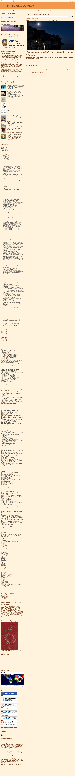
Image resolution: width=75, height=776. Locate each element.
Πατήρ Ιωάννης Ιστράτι (5, 477)
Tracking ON (13, 727)
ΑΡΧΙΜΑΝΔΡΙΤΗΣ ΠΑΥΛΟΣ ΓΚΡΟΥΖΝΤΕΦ (9, 377)
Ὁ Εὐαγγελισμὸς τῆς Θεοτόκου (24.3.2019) (10, 264)
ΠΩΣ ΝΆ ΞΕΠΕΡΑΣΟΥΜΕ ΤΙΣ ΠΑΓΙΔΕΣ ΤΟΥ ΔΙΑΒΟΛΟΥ (12, 496)
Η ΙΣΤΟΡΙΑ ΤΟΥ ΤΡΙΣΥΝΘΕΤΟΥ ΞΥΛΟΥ (8, 121)
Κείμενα (2, 429)
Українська (3, 596)
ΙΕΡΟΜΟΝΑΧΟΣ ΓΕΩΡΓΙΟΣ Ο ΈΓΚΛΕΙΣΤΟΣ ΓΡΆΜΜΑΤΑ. (12, 417)
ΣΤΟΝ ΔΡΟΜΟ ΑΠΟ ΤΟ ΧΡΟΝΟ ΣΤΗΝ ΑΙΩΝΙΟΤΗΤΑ (11, 510)
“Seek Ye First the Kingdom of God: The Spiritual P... (12, 260)
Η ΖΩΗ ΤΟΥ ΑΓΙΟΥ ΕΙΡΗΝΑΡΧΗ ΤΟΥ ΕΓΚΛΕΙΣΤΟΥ (11, 406)
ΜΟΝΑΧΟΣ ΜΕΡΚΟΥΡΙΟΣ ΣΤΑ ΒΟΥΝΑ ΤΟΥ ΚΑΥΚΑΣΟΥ (12, 448)
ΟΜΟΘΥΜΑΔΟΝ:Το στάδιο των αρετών (10, 251)
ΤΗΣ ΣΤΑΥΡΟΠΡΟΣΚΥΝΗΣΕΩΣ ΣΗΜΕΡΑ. (10, 200)
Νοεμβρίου (5, 156)
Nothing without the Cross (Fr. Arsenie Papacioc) (11, 171)
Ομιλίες (2, 462)
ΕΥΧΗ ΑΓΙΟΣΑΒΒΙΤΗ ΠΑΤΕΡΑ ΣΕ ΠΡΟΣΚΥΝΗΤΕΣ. (13, 129)
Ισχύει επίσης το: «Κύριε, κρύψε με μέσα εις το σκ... (12, 272)
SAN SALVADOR (4, 585)
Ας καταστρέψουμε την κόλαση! (7, 379)
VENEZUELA (3, 592)
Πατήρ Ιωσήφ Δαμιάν (5, 478)
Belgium (2, 542)
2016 (3, 333)
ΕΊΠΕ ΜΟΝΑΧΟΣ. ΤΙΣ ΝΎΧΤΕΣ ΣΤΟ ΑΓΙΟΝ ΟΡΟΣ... (43, 20)
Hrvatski (2, 559)
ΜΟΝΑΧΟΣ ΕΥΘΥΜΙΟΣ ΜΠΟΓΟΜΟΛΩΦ (9, 447)
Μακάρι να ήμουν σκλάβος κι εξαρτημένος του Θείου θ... (13, 303)
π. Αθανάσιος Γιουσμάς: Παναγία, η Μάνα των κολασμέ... (13, 208)
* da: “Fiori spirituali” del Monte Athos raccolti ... (11, 228)
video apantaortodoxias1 (6, 593)
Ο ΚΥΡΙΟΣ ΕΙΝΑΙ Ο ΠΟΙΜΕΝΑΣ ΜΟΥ (8, 457)
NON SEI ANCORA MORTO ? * (8, 227)
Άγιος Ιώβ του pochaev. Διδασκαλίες (8, 356)
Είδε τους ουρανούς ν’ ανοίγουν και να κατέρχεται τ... (12, 287)
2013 (3, 337)
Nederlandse (3, 570)
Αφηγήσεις (3, 380)
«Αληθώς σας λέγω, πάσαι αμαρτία (8, 708)
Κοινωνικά (3, 436)
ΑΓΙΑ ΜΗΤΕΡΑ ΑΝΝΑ (5, 351)
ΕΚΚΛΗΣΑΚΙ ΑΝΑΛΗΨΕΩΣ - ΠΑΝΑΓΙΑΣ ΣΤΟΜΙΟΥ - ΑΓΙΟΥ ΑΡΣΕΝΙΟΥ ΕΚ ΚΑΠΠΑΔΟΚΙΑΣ (15, 109)
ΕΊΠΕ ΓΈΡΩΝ (3, 394)
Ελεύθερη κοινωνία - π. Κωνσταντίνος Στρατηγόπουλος (13, 282)
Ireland (2, 563)
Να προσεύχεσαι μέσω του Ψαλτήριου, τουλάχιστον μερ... (13, 202)
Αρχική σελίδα (49, 69)
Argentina (3, 538)
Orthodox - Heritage (5, 574)
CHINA (2, 547)
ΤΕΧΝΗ (2, 523)
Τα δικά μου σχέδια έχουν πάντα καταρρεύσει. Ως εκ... (12, 239)
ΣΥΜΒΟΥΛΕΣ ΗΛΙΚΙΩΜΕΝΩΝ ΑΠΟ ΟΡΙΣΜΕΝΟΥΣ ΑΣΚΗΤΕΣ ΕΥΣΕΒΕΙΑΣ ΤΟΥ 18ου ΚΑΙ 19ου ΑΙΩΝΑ (11, 517)
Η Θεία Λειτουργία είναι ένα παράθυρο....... (10, 176)
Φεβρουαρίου (5, 329)
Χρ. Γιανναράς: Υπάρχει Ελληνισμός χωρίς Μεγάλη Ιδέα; (13, 246)
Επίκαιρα (3, 396)
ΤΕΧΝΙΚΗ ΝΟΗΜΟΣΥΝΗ (6, 524)
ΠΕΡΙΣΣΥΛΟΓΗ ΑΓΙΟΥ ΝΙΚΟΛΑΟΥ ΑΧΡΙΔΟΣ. (11, 189)
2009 (3, 341)
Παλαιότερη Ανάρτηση (69, 69)
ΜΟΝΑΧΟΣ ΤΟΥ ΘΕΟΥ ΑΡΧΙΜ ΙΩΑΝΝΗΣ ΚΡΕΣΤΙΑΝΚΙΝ (12, 450)
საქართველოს (4, 597)
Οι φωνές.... (5, 274)
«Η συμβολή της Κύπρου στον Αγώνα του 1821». (11, 261)
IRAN (2, 562)
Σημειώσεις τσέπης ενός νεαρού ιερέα (8, 500)
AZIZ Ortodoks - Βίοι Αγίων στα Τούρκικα (9, 541)
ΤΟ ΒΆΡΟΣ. (5, 275)
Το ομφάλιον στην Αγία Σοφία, (8, 283)
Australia (2, 539)
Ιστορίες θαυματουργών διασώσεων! (8, 421)
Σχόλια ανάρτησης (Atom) (37, 72)
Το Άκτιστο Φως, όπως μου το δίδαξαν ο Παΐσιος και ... (12, 213)
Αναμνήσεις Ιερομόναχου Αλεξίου (7, 362)
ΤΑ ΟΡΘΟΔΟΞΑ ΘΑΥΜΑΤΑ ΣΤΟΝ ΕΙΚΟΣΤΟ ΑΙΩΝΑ (11, 522)
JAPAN (2, 566)
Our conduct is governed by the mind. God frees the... (12, 217)
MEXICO (2, 569)
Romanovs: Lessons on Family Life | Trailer (10, 252)
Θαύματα (3, 414)
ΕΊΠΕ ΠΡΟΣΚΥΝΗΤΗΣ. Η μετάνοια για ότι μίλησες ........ (13, 302)
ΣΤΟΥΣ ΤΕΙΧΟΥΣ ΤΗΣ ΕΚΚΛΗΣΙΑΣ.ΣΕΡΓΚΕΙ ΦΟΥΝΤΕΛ (12, 511)
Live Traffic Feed (9, 693)
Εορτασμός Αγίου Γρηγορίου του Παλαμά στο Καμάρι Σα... (13, 322)
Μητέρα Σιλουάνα (4, 444)
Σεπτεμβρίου (5, 158)
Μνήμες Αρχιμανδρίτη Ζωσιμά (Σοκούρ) (8, 445)
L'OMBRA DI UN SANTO (7, 230)
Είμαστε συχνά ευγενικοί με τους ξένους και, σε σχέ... (12, 222)
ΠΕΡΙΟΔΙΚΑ (3, 484)
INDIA (2, 561)
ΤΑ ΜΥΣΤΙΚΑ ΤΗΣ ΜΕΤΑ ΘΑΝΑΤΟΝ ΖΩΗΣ (9, 521)
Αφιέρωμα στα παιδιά (5, 381)
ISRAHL (2, 564)
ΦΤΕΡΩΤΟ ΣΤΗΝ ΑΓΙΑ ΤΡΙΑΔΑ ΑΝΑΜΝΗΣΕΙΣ (10, 534)
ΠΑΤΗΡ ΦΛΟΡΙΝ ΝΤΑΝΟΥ (6, 483)
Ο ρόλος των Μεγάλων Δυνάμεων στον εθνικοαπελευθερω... (10, 314)
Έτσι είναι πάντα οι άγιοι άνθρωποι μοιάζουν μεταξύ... (12, 193)
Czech (2, 549)
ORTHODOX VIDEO (5, 576)
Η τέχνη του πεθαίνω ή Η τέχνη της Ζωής (9, 411)
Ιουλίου (4, 160)
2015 (3, 334)
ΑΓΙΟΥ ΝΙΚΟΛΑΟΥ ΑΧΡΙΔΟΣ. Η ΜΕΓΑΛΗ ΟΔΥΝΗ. (12, 190)
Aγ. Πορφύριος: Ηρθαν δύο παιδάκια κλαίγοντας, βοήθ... (13, 174)
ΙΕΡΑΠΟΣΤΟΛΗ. (4, 416)
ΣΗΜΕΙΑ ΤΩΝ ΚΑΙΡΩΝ (5, 499)
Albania (2, 537)
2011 (3, 339)
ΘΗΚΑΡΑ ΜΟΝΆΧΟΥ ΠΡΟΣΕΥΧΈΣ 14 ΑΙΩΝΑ (10, 415)
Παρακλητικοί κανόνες (5, 469)
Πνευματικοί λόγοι (4, 487)
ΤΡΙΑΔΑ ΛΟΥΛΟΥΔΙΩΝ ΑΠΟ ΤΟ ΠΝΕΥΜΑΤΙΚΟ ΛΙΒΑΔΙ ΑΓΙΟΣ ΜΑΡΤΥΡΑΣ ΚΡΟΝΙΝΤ (11, 530)
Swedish (2, 587)
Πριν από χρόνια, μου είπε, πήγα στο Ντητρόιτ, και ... (12, 265)
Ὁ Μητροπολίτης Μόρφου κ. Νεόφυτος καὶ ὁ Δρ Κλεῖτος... (13, 209)
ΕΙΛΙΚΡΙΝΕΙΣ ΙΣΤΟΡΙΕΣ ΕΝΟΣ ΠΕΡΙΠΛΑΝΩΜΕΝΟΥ (11, 393)
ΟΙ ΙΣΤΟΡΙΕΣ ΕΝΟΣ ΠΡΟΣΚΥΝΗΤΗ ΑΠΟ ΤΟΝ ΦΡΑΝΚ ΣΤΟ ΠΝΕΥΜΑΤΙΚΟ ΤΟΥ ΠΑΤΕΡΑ (11, 461)
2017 (3, 332)
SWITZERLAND (4, 588)
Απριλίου (4, 164)
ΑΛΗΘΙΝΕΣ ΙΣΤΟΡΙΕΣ (5, 359)
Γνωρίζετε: (3, 388)
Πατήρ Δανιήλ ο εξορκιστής (6, 474)
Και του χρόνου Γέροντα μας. (8, 293)
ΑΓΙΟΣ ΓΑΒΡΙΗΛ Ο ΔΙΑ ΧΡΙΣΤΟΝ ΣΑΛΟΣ (9, 354)
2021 (3, 151)
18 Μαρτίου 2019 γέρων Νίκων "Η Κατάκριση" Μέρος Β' (13, 259)
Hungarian (3, 560)
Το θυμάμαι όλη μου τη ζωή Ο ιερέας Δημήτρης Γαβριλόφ (13, 168)
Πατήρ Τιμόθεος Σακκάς (5, 482)
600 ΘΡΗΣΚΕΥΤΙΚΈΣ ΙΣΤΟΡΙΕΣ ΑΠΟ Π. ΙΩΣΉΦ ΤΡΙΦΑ (11, 348)
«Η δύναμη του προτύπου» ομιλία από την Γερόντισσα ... (13, 256)
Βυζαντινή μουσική (4, 385)
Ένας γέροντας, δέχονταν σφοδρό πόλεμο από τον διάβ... (13, 271)
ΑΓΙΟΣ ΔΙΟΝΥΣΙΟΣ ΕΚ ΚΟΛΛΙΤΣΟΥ (8, 355)
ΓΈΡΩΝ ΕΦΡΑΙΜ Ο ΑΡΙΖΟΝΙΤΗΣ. (9, 297)
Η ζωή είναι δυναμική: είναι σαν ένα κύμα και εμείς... (12, 203)
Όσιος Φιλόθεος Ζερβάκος (6, 466)
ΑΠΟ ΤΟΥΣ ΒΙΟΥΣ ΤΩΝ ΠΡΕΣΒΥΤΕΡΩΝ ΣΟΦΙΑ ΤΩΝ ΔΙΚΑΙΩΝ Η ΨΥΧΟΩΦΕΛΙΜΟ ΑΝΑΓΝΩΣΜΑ (11, 368)
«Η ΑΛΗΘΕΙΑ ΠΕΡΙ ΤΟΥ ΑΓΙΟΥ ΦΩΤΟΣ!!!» (10, 179)
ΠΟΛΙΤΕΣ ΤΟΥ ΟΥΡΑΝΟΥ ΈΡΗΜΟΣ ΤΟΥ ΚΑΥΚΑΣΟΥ (11, 488)
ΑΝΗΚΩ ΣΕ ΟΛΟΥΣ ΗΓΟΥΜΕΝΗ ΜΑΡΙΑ (9, 363)
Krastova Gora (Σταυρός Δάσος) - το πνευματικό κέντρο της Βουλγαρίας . (14, 116)
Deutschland (3, 551)
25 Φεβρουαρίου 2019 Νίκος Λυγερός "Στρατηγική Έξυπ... (13, 258)
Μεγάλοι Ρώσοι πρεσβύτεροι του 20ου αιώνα (10, 439)
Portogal (2, 580)
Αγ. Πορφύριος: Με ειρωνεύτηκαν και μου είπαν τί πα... (12, 240)
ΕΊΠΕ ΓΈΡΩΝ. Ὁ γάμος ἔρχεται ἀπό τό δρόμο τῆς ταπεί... (13, 290)
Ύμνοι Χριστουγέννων (5, 533)
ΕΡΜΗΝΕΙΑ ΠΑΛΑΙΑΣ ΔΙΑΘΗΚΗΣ (7, 400)
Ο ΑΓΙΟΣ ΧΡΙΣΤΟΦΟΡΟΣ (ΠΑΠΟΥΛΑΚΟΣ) (9, 452)
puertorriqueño (4, 581)
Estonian (2, 556)
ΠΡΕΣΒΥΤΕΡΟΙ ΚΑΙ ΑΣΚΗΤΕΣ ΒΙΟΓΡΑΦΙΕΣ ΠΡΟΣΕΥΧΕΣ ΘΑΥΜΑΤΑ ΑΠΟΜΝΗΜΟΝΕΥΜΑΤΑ (12, 491)
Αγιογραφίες (3, 352)
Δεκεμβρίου (5, 155)
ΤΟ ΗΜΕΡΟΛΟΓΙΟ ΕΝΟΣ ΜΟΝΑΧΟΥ (8, 525)
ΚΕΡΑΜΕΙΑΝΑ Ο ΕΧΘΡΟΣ (6, 431)
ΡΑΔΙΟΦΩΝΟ (3, 498)
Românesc (3, 582)
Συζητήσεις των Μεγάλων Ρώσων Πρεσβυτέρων (10, 515)
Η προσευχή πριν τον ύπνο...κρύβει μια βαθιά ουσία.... (12, 307)
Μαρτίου (4, 165)
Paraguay (3, 577)
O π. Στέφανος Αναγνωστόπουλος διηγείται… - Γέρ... (12, 266)
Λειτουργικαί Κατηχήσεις (6, 437)
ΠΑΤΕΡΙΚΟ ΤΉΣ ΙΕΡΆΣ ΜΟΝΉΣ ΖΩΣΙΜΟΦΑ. (10, 472)
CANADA (3, 545)
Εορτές (2, 395)
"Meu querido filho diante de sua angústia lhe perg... (12, 276)
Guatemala (3, 558)
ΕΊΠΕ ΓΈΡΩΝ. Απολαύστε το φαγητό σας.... (10, 268)
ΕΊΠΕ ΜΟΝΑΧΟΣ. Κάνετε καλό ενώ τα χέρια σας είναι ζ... (13, 231)
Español (2, 555)
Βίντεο (2, 383)
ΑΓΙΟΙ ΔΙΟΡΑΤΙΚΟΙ (4, 353)
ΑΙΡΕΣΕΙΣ (3, 358)
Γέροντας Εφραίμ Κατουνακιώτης (8, 204)
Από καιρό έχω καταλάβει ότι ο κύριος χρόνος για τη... (12, 221)
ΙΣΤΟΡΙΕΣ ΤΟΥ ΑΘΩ (5, 422)
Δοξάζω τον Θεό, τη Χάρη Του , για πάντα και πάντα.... (12, 166)
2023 (3, 149)
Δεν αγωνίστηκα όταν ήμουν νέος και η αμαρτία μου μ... (12, 306)
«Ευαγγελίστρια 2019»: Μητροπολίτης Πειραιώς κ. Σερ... (13, 319)
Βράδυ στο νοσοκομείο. (7, 299)
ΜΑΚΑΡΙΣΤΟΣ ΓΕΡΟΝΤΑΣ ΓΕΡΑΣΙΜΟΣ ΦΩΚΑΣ (11, 312)
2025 (3, 147)
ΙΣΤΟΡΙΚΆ (3, 424)
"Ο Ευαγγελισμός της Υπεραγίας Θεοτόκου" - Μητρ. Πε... (13, 318)
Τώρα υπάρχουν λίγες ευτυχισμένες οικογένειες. (11, 223)
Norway (2, 573)
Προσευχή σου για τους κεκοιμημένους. (8, 492)
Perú (2, 578)
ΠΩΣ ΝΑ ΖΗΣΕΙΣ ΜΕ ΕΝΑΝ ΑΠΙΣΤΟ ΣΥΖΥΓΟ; (10, 495)
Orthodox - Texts (4, 575)
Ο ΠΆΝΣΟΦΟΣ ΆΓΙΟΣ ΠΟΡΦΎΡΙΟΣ (8, 458)
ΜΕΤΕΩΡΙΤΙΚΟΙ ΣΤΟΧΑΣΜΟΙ (6, 443)
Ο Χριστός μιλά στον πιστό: (8, 273)
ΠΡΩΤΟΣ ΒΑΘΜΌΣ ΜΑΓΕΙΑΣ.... (9, 269)
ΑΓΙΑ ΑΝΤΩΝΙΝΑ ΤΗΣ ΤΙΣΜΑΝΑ (7, 350)
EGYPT (2, 552)
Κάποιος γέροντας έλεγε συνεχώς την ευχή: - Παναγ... (12, 309)
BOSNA (2, 543)
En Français (3, 553)
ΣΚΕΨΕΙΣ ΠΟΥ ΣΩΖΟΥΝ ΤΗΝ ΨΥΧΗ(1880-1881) (10, 502)
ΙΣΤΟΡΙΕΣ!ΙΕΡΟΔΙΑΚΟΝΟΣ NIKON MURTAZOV (10, 423)
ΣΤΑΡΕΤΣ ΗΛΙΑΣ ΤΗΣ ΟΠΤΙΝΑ (7, 505)
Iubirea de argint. (6, 169)
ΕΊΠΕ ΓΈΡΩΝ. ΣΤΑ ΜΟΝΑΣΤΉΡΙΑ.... (9, 308)
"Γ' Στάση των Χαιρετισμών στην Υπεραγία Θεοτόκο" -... (13, 205)
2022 (3, 150)
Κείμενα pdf (3, 430)
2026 (3, 146)
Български (3, 594)
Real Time (8, 727)
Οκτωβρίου (5, 157)
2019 (3, 154)
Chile (2, 546)
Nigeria (2, 572)
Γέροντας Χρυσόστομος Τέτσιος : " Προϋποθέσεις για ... (12, 212)
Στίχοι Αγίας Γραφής (5, 507)
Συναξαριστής (3, 518)
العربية (2, 598)
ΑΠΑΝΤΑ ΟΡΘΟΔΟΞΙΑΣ (19, 6)
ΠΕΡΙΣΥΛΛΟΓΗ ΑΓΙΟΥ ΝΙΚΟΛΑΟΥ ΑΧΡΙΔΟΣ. (11, 198)
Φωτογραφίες (3, 536)
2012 (3, 338)
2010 (3, 340)
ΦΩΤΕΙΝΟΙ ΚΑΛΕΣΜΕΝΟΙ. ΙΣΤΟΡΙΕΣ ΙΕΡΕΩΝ (10, 535)
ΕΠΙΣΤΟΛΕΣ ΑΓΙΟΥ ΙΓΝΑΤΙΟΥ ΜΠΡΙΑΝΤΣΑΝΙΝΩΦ (11, 399)
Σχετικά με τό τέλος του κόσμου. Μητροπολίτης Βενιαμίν (12, 519)
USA (2, 591)
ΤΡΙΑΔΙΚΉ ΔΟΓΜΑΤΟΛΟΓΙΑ (6, 531)
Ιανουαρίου (5, 330)
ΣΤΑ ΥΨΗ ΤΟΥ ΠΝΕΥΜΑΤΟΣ (6, 504)
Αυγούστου (5, 159)
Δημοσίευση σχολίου (29, 67)
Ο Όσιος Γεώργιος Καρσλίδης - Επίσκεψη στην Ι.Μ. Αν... (13, 241)
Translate (11, 17)
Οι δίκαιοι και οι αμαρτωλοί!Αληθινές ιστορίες (10, 459)
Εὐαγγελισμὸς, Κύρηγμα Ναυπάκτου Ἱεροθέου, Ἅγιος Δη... (13, 243)
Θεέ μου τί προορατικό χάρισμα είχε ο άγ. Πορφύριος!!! (12, 175)
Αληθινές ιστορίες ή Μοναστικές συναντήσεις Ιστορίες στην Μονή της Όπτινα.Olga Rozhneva (11, 361)
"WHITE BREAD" (6, 267)
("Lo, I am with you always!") (8, 284)
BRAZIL (2, 544)
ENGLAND (3, 554)
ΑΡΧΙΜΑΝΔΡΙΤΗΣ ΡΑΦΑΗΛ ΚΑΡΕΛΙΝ (8, 378)
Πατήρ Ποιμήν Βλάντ (5, 481)
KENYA (2, 567)
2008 (3, 343)
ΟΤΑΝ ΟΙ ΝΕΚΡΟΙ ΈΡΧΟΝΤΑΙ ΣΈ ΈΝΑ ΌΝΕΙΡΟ (10, 467)
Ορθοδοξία (3, 465)
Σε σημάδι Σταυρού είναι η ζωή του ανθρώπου (11, 201)
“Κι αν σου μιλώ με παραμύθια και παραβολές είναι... (12, 298)
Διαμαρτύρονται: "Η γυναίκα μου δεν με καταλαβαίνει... (12, 224)
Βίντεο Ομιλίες (4, 384)
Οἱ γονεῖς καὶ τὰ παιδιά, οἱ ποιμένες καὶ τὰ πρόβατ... (12, 253)
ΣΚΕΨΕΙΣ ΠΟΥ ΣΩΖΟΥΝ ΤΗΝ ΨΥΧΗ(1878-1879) (10, 501)
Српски (2, 595)
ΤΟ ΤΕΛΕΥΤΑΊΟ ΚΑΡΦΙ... (12, 97)
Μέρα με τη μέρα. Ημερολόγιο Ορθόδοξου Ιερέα (10, 440)
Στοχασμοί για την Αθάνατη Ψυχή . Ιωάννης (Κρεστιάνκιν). (12, 513)
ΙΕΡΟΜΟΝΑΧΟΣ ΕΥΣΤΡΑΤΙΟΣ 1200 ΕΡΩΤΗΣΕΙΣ (10, 419)
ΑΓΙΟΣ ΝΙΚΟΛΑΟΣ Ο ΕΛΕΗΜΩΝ (7, 357)
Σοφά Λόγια (3, 503)
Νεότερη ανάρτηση (30, 69)
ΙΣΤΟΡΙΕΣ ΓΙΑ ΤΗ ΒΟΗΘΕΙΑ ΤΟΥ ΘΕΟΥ (8, 420)
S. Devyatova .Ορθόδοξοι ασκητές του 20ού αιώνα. (11, 584)
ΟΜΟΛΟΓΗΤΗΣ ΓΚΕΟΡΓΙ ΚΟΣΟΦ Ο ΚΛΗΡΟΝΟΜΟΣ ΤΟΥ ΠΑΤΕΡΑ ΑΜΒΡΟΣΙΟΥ (11, 464)
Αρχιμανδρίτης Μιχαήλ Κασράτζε (7, 376)
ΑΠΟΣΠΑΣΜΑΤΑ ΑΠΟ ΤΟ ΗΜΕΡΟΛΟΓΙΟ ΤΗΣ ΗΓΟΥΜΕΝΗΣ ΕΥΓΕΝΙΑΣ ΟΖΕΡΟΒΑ (10, 370)
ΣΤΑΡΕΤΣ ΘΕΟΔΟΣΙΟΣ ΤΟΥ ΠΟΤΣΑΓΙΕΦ (9, 506)
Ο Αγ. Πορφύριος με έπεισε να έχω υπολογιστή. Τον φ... (13, 180)
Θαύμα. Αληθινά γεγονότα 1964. (7, 413)
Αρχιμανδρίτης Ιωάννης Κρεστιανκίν (8, 375)
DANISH (2, 550)
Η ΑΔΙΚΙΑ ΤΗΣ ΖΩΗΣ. (11, 103)
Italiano (2, 565)
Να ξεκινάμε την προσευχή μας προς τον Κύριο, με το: (12, 270)
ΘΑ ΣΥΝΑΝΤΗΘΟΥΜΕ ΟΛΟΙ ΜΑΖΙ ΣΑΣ (8, 412)
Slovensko (3, 586)
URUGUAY (3, 590)
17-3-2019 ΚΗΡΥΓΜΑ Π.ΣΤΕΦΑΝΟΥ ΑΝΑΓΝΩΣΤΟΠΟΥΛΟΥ (9, 207)
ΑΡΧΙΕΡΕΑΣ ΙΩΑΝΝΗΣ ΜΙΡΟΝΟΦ (7, 371)
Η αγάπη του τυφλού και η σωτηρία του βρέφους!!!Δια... (12, 167)
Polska (2, 579)
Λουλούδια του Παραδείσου (6, 438)
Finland (2, 557)
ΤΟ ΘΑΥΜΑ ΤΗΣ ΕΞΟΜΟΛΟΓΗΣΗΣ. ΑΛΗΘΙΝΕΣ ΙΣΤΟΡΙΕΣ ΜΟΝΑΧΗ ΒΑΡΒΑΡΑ (10, 528)
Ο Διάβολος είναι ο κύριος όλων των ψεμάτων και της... (12, 225)
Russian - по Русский (5, 583)
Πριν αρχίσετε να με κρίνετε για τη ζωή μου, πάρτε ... (12, 294)
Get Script (4, 727)
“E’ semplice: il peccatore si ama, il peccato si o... (11, 226)
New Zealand (3, 571)
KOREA (2, 568)
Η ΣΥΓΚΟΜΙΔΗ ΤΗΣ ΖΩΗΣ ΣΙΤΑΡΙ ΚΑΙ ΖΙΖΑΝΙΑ (10, 410)
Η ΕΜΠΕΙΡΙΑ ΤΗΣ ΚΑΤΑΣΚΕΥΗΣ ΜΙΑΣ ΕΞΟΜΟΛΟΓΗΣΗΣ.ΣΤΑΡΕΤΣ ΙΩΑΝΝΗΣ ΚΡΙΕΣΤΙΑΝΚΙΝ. (12, 404)
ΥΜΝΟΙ (2, 532)
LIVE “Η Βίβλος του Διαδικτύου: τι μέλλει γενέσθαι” (12, 170)
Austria (2, 540)
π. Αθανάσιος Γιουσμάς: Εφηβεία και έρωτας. (11, 257)
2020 (3, 153)
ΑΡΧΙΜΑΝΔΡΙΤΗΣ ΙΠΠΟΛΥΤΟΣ (7, 374)
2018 (3, 331)
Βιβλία (2, 382)
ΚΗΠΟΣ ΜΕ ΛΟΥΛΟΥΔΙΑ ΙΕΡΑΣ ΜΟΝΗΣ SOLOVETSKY (12, 432)
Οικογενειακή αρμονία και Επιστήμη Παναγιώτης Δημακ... (13, 242)
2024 (3, 148)
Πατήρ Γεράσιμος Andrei (6, 473)
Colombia (3, 548)
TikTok (2, 589)
